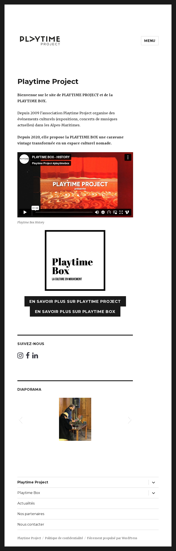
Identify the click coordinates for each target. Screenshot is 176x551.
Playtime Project (32, 482)
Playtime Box (28, 493)
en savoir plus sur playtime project (75, 301)
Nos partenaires (30, 514)
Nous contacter (30, 524)
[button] (20, 419)
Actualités (26, 503)
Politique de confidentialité (64, 538)
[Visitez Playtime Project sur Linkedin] (35, 356)
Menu (149, 41)
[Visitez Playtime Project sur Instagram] (20, 356)
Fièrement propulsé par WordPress (112, 538)
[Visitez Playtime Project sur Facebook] (28, 356)
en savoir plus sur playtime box (75, 311)
